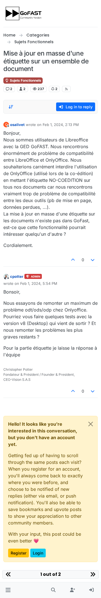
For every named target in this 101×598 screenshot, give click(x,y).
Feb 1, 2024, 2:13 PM (61, 124)
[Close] (90, 424)
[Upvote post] (73, 259)
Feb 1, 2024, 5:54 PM (38, 283)
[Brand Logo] (24, 13)
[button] (8, 590)
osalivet (17, 124)
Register (18, 553)
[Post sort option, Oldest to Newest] (11, 107)
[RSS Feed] (66, 89)
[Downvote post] (93, 259)
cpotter (16, 276)
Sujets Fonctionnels (25, 80)
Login (38, 553)
